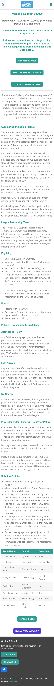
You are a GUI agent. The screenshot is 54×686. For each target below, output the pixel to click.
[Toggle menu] (51, 4)
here (19, 293)
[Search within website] (3, 4)
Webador (13, 681)
